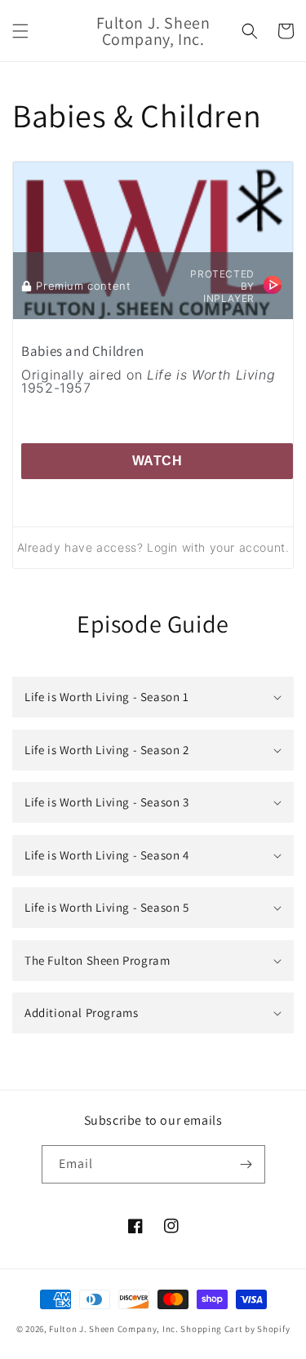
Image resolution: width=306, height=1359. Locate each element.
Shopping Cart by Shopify (235, 1329)
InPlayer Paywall (272, 285)
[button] (20, 31)
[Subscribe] (246, 1164)
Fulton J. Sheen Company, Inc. (113, 1329)
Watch (157, 461)
